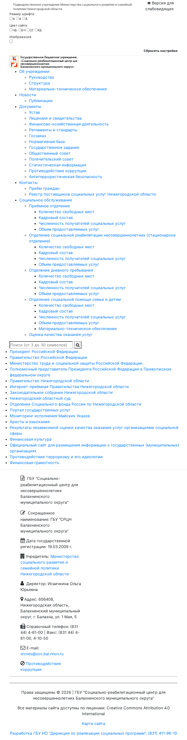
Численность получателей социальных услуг (82, 223)
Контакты (28, 182)
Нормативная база (47, 141)
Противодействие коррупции (57, 170)
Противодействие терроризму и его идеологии (56, 456)
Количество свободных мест (66, 211)
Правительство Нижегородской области (49, 380)
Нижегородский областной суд (40, 398)
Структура (39, 83)
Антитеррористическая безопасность (65, 176)
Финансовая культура (31, 439)
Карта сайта (93, 723)
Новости (27, 94)
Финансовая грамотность (34, 462)
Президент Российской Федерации (44, 351)
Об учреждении (34, 71)
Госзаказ (37, 135)
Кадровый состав (56, 217)
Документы (30, 106)
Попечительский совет (51, 159)
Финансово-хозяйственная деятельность (69, 124)
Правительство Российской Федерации (48, 357)
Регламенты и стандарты (53, 129)
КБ (40, 30)
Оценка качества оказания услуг (61, 334)
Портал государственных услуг (40, 410)
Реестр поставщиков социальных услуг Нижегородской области (92, 194)
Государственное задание (54, 147)
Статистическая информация (57, 164)
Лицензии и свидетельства (55, 118)
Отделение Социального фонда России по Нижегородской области (75, 404)
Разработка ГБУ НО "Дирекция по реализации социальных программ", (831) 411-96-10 (93, 733)
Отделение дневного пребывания (61, 270)
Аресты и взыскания (30, 421)
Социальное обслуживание (45, 200)
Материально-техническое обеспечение (68, 88)
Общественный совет (50, 153)
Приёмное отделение (49, 205)
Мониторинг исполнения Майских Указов (50, 415)
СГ (32, 30)
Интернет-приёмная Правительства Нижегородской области (69, 386)
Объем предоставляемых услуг (69, 229)
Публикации (41, 100)
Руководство (41, 77)
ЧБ (15, 30)
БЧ (23, 30)
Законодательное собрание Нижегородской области (61, 392)
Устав (34, 112)
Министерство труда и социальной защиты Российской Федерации (76, 363)
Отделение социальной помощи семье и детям (75, 299)
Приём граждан (44, 188)
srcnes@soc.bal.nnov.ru (42, 653)
